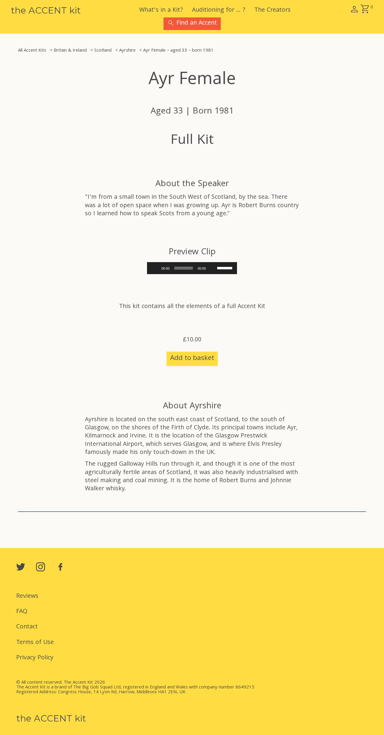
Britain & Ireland (70, 51)
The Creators (272, 10)
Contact (27, 627)
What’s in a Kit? (161, 10)
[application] (192, 268)
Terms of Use (35, 643)
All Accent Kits (32, 51)
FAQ (21, 612)
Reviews (27, 596)
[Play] (155, 268)
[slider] (225, 267)
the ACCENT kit (46, 10)
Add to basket (192, 358)
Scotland (103, 51)
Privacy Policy (34, 658)
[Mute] (212, 268)
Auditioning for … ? (218, 10)
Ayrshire (127, 51)
